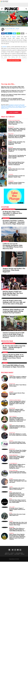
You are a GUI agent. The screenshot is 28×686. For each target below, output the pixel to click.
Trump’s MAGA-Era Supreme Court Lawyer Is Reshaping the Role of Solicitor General (13, 91)
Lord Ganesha (18, 106)
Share (9, 33)
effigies (6, 105)
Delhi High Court (20, 104)
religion (14, 36)
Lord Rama (24, 106)
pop (13, 107)
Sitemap (22, 554)
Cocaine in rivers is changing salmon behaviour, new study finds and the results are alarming (13, 100)
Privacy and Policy (9, 554)
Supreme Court (21, 107)
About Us (7, 553)
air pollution (14, 104)
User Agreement (19, 553)
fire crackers (21, 105)
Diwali (2, 105)
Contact (12, 553)
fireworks (3, 106)
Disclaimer (16, 554)
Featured (16, 105)
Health (13, 106)
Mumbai (4, 46)
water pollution (4, 108)
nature (6, 107)
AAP (9, 104)
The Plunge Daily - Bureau (13, 28)
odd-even (10, 107)
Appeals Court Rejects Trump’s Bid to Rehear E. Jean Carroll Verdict (13, 95)
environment (11, 105)
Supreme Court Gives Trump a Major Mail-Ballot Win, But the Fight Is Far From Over (12, 87)
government (8, 106)
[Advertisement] (14, 623)
